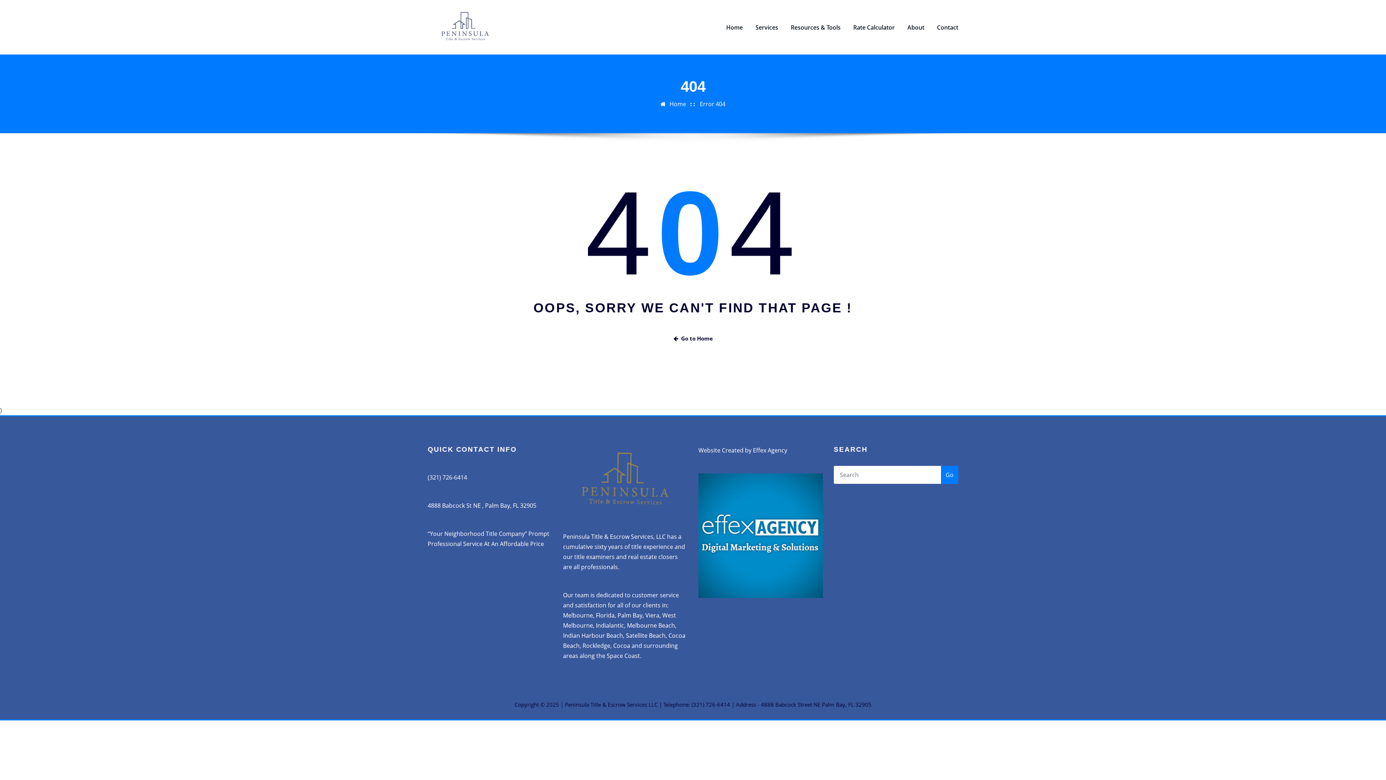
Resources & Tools (816, 27)
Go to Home (697, 338)
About (915, 27)
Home (734, 27)
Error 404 (712, 104)
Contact (947, 27)
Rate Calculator (874, 27)
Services (766, 27)
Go (950, 475)
